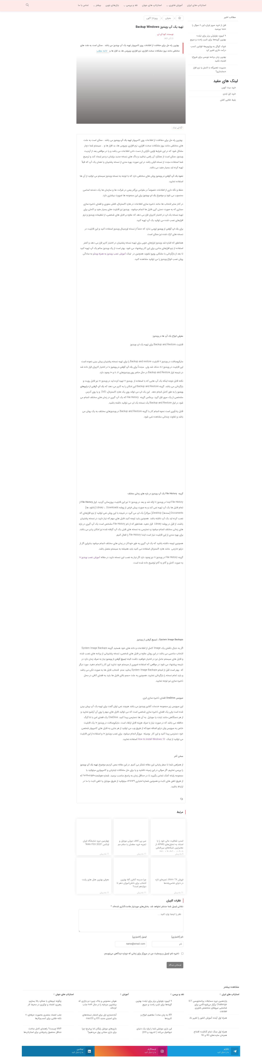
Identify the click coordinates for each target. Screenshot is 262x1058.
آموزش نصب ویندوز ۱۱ (89, 557)
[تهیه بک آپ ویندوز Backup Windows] (131, 89)
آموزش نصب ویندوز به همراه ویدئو (109, 254)
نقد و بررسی (178, 994)
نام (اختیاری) (177, 937)
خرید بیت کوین (229, 87)
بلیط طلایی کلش (228, 100)
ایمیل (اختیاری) (139, 937)
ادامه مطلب (102, 51)
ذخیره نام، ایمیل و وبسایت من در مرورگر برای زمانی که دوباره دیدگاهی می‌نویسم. (141, 953)
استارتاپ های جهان (64, 994)
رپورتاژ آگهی (152, 18)
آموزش (125, 994)
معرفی (168, 18)
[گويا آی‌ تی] (224, 5)
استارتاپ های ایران (230, 994)
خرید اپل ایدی (229, 94)
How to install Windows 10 (151, 739)
